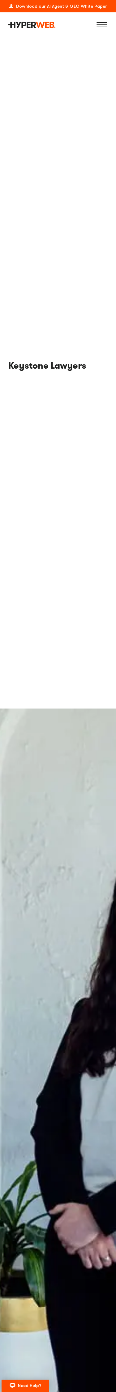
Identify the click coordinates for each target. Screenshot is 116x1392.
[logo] (32, 25)
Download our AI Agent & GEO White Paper (61, 6)
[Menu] (101, 24)
